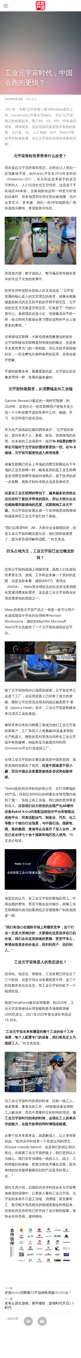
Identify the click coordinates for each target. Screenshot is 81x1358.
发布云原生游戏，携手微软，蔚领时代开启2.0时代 (39, 1305)
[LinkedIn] (28, 1321)
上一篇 (9, 1288)
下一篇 (9, 1298)
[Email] (42, 1321)
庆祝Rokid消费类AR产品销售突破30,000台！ (38, 1292)
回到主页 (13, 1318)
